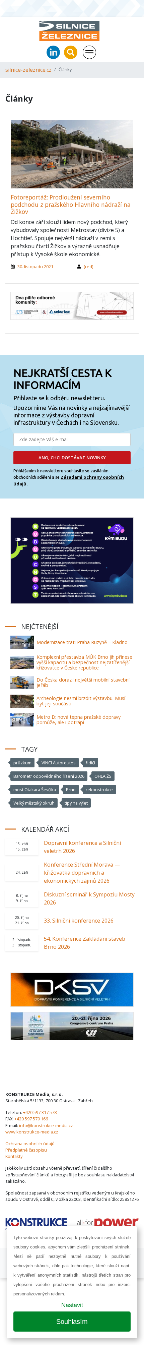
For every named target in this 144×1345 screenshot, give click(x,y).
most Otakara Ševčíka (34, 789)
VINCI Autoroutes (59, 763)
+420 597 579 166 (31, 1119)
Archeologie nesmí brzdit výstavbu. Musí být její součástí (81, 701)
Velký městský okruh (34, 803)
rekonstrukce (99, 789)
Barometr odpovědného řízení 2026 (48, 776)
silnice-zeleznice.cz (28, 69)
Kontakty (13, 1156)
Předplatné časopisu (26, 1150)
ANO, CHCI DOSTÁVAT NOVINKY (72, 458)
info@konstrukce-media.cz (46, 1125)
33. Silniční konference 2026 (79, 920)
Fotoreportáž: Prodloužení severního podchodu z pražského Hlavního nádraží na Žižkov (71, 204)
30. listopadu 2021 (35, 267)
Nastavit (72, 1305)
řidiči (90, 763)
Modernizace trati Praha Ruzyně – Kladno (82, 642)
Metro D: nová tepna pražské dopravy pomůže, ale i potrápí (79, 719)
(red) (88, 267)
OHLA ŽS (103, 776)
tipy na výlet (76, 803)
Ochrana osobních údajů (30, 1144)
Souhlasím (72, 1321)
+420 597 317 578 (40, 1112)
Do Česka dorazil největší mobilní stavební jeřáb (83, 682)
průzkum (22, 763)
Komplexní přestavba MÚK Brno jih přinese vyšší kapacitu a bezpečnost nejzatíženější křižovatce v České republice (84, 662)
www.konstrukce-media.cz (31, 1132)
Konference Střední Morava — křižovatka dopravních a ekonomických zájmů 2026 (82, 872)
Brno (71, 789)
